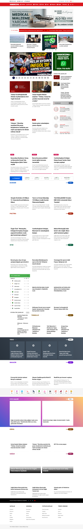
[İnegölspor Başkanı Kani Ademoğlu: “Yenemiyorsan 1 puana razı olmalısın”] (13, 317)
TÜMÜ (71, 103)
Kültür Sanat (60, 515)
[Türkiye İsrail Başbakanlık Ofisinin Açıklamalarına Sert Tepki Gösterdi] (57, 78)
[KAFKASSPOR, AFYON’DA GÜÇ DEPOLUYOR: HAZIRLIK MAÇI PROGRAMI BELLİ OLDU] (63, 280)
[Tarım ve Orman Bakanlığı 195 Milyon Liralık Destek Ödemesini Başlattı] (41, 190)
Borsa (27, 515)
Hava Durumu (45, 517)
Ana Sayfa (28, 509)
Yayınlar (43, 511)
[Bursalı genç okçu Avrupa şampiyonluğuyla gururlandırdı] (20, 252)
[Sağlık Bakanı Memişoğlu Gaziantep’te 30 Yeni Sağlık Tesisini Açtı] (41, 480)
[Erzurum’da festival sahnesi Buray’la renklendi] (20, 369)
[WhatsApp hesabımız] (72, 1)
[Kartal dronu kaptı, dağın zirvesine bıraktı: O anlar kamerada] (57, 409)
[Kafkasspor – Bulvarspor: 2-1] (13, 325)
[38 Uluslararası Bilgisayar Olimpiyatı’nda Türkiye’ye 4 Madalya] (37, 320)
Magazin (53, 4)
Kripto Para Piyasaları (30, 519)
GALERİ (13, 1)
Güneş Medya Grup (24, 526)
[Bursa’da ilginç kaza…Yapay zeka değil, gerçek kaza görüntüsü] (65, 345)
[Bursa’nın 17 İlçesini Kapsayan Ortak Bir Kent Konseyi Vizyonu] (33, 38)
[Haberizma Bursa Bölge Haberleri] (14, 5)
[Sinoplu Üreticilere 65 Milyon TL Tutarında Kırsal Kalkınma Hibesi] (20, 190)
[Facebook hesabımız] (65, 1)
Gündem (23, 4)
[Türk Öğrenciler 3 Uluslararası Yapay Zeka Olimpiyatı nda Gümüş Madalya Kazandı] (52, 320)
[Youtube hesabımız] (70, 1)
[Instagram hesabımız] (32, 500)
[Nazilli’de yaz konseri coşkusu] (63, 369)
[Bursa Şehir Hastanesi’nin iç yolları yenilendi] (65, 38)
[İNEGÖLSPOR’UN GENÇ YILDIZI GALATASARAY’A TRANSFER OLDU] (41, 280)
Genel (34, 119)
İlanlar (11, 513)
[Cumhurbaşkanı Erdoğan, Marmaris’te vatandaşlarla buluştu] (41, 221)
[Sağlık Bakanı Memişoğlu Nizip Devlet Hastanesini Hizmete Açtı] (20, 480)
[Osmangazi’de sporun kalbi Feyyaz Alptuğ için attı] (63, 252)
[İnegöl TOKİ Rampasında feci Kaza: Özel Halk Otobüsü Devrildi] (49, 345)
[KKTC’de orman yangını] (63, 436)
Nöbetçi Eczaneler (46, 515)
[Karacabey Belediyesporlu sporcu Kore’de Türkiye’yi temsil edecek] (41, 252)
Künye (27, 513)
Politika (36, 4)
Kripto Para (44, 513)
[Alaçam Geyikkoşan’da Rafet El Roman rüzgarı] (41, 369)
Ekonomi (30, 4)
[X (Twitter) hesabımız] (67, 1)
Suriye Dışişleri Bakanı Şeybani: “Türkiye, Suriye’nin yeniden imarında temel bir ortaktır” (48, 30)
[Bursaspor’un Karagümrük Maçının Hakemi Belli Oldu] (63, 300)
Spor (47, 4)
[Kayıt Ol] (68, 4)
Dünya (42, 4)
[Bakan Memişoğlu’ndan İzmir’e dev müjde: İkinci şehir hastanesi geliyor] (63, 221)
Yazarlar (28, 511)
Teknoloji (64, 4)
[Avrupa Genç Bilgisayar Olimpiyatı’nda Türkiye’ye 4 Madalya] (66, 320)
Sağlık (59, 4)
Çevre (59, 511)
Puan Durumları (45, 509)
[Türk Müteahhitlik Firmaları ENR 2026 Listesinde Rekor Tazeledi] (63, 190)
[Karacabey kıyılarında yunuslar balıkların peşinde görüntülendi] (17, 38)
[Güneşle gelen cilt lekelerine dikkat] (63, 480)
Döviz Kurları (28, 517)
